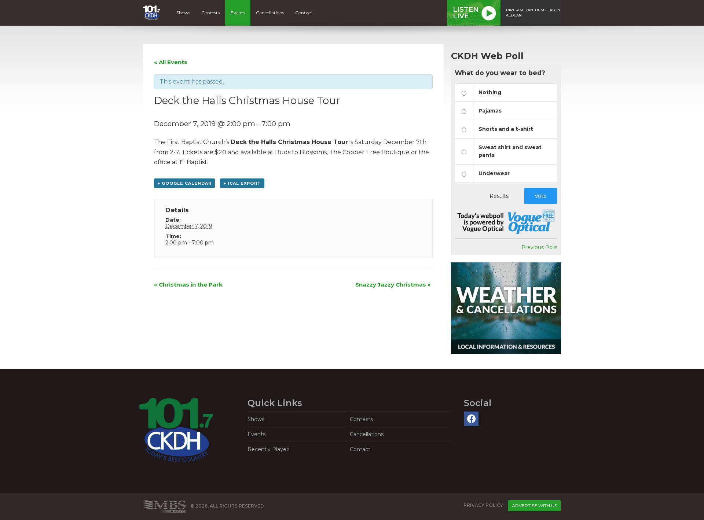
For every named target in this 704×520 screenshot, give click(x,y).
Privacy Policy (483, 505)
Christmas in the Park (188, 284)
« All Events (170, 62)
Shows (183, 12)
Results (499, 196)
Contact (303, 12)
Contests (210, 12)
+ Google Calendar (184, 183)
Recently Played (268, 449)
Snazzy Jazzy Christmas (393, 284)
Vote (541, 196)
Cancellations (270, 12)
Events (238, 12)
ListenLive (465, 12)
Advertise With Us (534, 505)
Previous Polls (539, 247)
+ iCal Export (242, 183)
